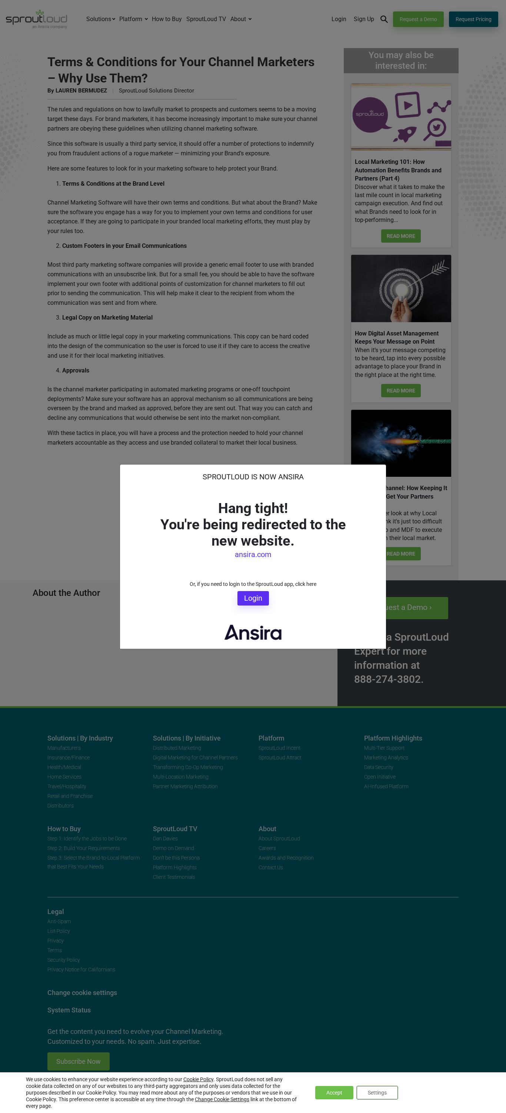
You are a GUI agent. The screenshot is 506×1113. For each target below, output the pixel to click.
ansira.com (253, 554)
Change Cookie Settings (222, 1099)
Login (253, 598)
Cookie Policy (198, 1079)
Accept (334, 1093)
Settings (377, 1093)
